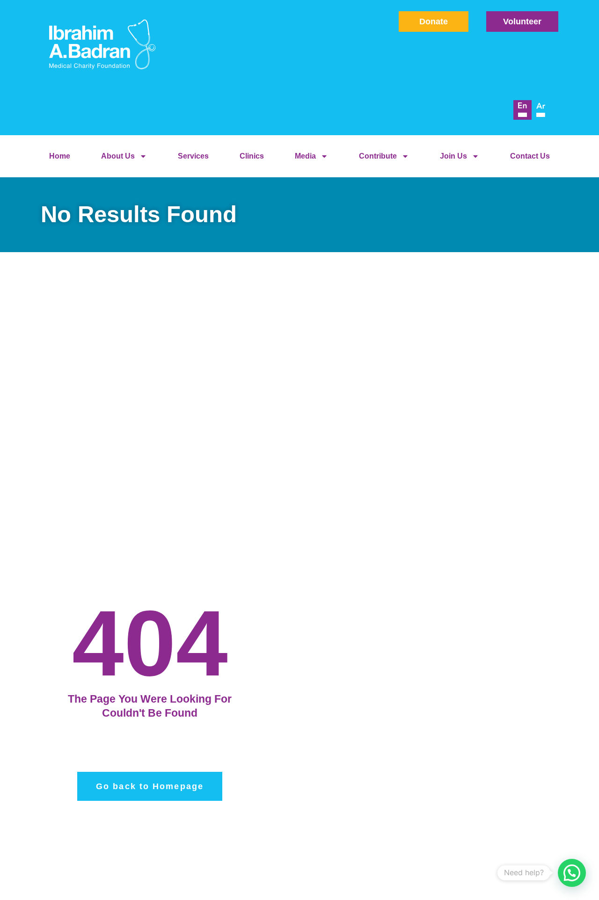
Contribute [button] (378, 156)
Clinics (252, 156)
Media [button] (305, 156)
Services (193, 156)
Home (59, 156)
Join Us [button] (453, 156)
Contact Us (530, 156)
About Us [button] (118, 156)
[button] (572, 873)
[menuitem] (522, 110)
